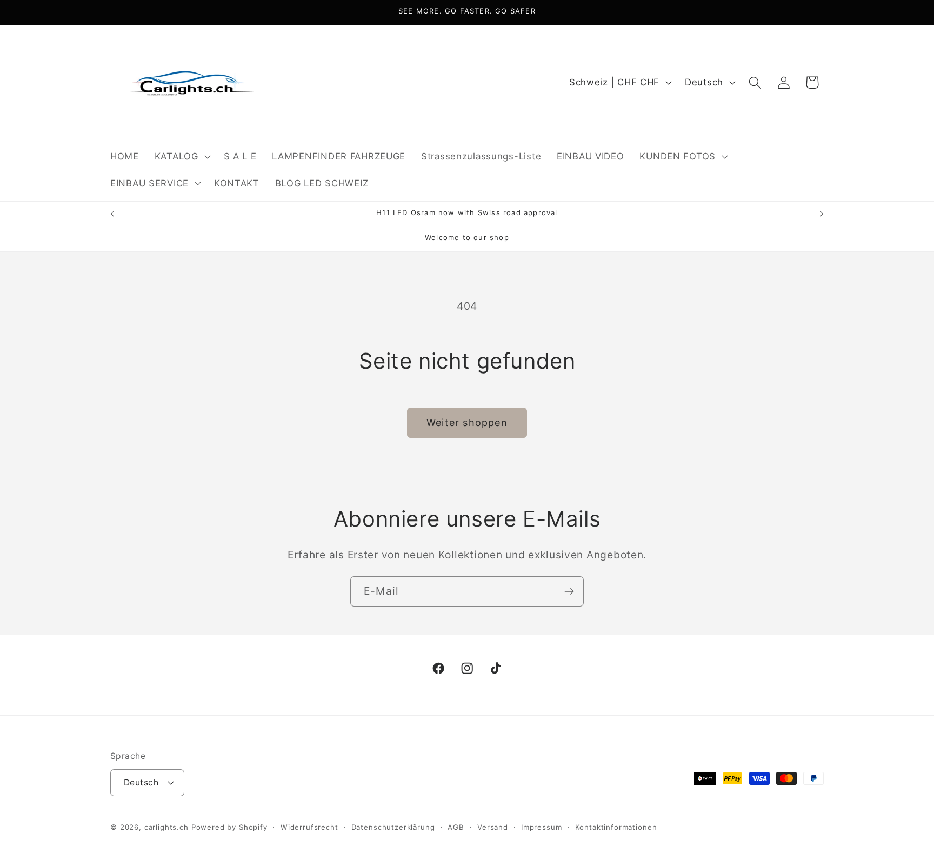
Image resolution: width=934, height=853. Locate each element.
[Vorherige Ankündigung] (112, 214)
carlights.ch (166, 827)
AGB (456, 827)
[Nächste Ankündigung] (821, 214)
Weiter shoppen (467, 422)
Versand (492, 827)
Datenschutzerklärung (393, 827)
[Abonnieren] (569, 591)
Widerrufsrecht (309, 827)
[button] (181, 156)
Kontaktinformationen (616, 827)
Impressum (541, 827)
